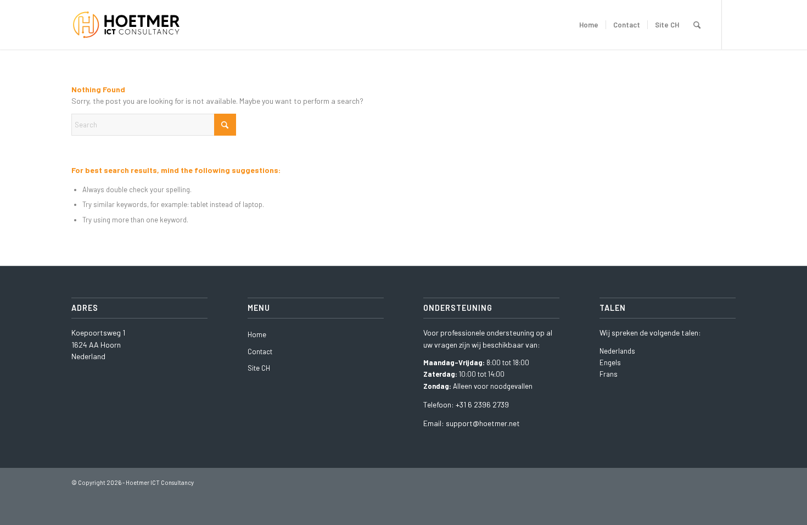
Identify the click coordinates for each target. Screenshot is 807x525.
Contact (260, 351)
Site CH (259, 368)
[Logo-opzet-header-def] (132, 24)
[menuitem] (589, 24)
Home (257, 334)
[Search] (697, 24)
